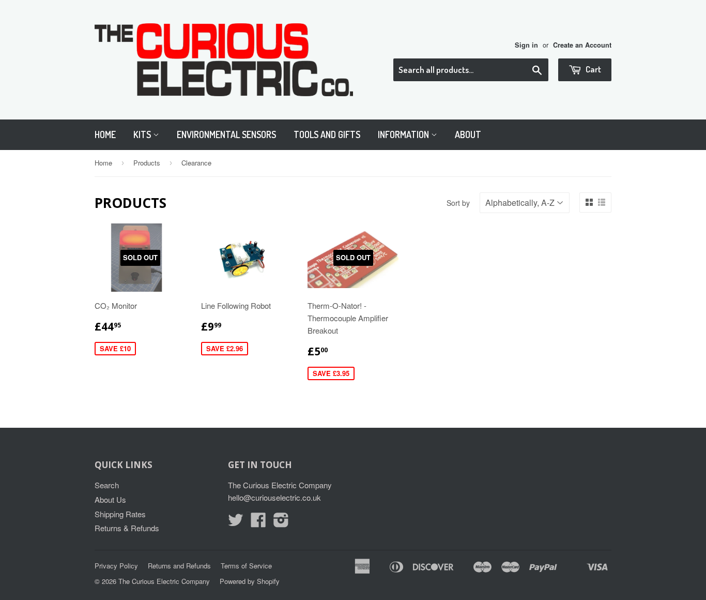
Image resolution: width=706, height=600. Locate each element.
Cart (592, 69)
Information (404, 134)
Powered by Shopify (250, 581)
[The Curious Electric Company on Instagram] (281, 522)
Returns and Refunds (179, 566)
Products (146, 163)
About (468, 134)
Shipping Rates (120, 513)
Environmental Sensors (226, 134)
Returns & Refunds (127, 527)
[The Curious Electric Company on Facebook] (258, 522)
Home (105, 134)
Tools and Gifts (327, 134)
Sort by (458, 203)
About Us (110, 499)
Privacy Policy (116, 566)
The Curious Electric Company (164, 581)
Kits (143, 134)
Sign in (526, 45)
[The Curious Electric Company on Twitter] (235, 522)
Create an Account (582, 45)
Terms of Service (246, 566)
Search (107, 484)
